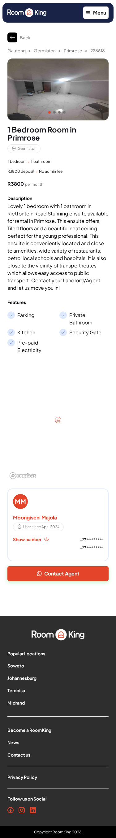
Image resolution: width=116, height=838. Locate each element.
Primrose (73, 50)
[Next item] (102, 93)
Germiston (45, 50)
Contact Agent (61, 573)
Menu (99, 12)
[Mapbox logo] (23, 475)
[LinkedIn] (33, 810)
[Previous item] (13, 93)
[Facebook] (10, 810)
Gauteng (16, 50)
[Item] (49, 112)
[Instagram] (22, 810)
